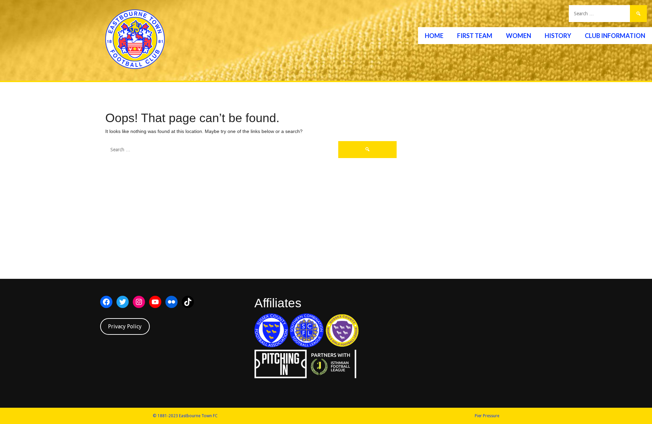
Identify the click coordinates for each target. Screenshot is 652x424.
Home (434, 35)
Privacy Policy (125, 326)
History (558, 35)
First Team (474, 35)
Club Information (615, 35)
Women (518, 35)
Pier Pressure (487, 415)
